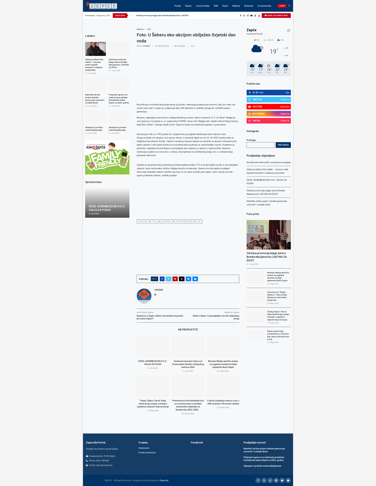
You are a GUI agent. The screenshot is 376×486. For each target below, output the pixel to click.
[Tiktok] (255, 15)
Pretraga (251, 140)
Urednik (146, 46)
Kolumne (248, 6)
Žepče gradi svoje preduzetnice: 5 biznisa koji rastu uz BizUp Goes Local (278, 335)
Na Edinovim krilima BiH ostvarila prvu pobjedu (269, 162)
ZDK (216, 6)
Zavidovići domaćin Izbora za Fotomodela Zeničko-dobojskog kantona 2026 (188, 364)
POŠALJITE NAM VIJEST (277, 16)
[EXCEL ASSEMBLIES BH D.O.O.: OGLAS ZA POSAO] (153, 346)
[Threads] (259, 15)
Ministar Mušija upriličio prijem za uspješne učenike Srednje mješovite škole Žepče (223, 364)
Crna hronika (202, 6)
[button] (131, 15)
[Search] (289, 6)
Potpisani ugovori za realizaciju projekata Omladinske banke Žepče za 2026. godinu (119, 99)
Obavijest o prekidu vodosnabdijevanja (94, 128)
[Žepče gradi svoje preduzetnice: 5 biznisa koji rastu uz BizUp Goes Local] (255, 336)
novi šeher (166, 221)
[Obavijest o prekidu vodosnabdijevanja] (95, 117)
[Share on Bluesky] (188, 279)
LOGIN (282, 6)
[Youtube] (251, 15)
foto (154, 221)
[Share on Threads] (181, 279)
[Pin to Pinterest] (175, 279)
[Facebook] (240, 15)
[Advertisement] (188, 71)
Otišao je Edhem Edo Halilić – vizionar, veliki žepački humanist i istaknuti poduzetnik (94, 64)
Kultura (236, 6)
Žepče (188, 6)
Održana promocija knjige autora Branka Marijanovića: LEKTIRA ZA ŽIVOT (166, 16)
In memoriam (264, 6)
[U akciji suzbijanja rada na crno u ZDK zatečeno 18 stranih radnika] (223, 386)
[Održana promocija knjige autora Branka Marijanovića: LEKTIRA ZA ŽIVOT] (269, 235)
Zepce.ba (163, 480)
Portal (177, 6)
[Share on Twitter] (168, 279)
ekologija (143, 221)
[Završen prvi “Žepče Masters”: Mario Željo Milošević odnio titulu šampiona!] (255, 297)
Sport (225, 6)
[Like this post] (155, 279)
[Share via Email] (195, 279)
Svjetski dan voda (184, 221)
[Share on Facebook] (162, 279)
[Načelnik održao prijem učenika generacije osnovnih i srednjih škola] (95, 84)
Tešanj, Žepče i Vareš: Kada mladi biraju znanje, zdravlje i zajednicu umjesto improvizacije (153, 403)
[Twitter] (244, 15)
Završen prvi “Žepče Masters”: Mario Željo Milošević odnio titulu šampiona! (277, 296)
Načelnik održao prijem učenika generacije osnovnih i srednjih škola (95, 99)
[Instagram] (248, 15)
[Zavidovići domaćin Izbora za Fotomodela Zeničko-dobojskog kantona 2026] (188, 346)
